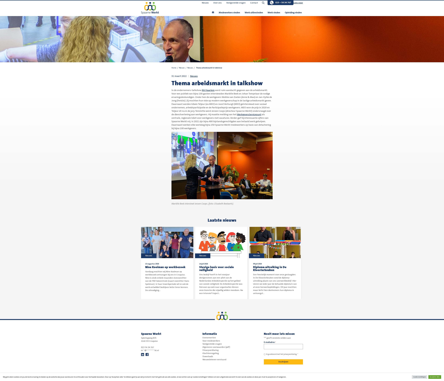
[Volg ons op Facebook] (147, 354)
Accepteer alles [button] (435, 377)
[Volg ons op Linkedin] (142, 354)
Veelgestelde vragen (236, 3)
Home (173, 68)
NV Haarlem (208, 90)
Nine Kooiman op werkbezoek (165, 267)
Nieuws (205, 3)
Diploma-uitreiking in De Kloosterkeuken (269, 268)
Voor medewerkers (211, 341)
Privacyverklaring (210, 350)
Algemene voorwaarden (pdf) (216, 347)
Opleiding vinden (293, 12)
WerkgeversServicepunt (249, 114)
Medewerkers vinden (229, 12)
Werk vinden (274, 12)
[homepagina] (213, 12)
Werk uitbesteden (254, 12)
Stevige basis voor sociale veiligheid (216, 268)
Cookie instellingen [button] (419, 377)
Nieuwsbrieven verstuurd (214, 359)
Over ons (217, 3)
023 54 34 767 (147, 347)
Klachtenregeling (210, 353)
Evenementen (209, 338)
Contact (254, 3)
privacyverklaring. (290, 354)
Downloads (207, 356)
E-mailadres (270, 342)
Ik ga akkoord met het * (282, 354)
